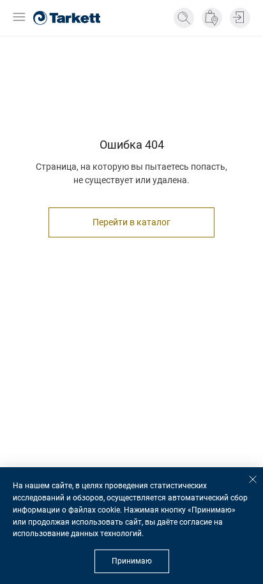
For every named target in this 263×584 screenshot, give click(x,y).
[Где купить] (212, 18)
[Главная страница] (66, 18)
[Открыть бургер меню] (19, 18)
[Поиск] (184, 18)
